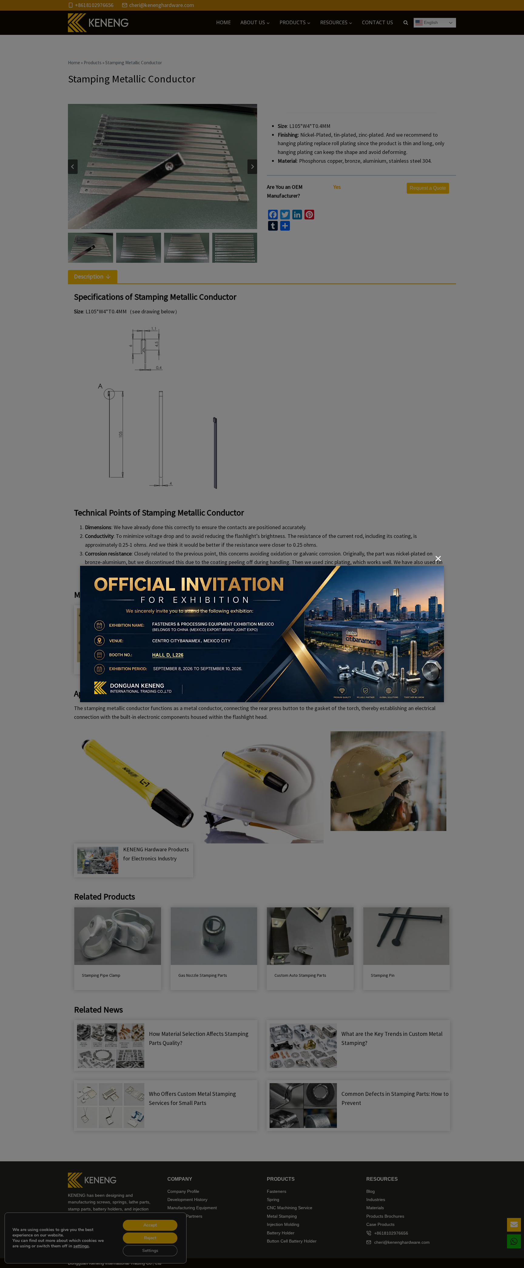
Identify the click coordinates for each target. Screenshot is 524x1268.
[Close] (438, 558)
